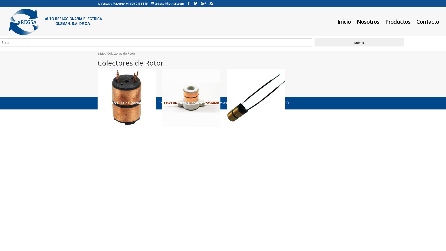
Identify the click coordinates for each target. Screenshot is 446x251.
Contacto (427, 22)
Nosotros (368, 22)
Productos (397, 22)
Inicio (344, 22)
